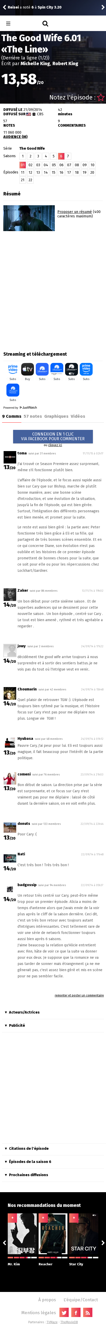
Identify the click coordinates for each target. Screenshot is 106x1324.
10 (92, 165)
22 (30, 180)
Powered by (11, 407)
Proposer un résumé (74, 212)
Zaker (22, 590)
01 (23, 165)
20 (92, 172)
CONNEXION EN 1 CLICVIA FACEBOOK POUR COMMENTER (53, 436)
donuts (23, 823)
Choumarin (27, 689)
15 (53, 172)
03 (38, 165)
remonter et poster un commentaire (79, 995)
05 (54, 165)
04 (46, 165)
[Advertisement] (53, 289)
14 (46, 172)
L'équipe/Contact (81, 1299)
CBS (40, 114)
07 (69, 165)
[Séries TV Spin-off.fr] (28, 23)
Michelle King (35, 63)
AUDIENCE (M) (15, 137)
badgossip (27, 885)
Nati (21, 854)
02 (30, 165)
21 (22, 180)
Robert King (65, 63)
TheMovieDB (69, 1322)
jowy (21, 646)
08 (77, 165)
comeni (24, 774)
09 (85, 165)
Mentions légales (38, 1312)
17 (69, 172)
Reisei (13, 7)
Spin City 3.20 (49, 7)
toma (22, 453)
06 (61, 165)
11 (22, 172)
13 (38, 172)
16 (61, 172)
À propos (47, 1299)
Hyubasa (25, 738)
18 (77, 172)
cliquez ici (55, 445)
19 (84, 172)
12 (30, 172)
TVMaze (52, 1322)
